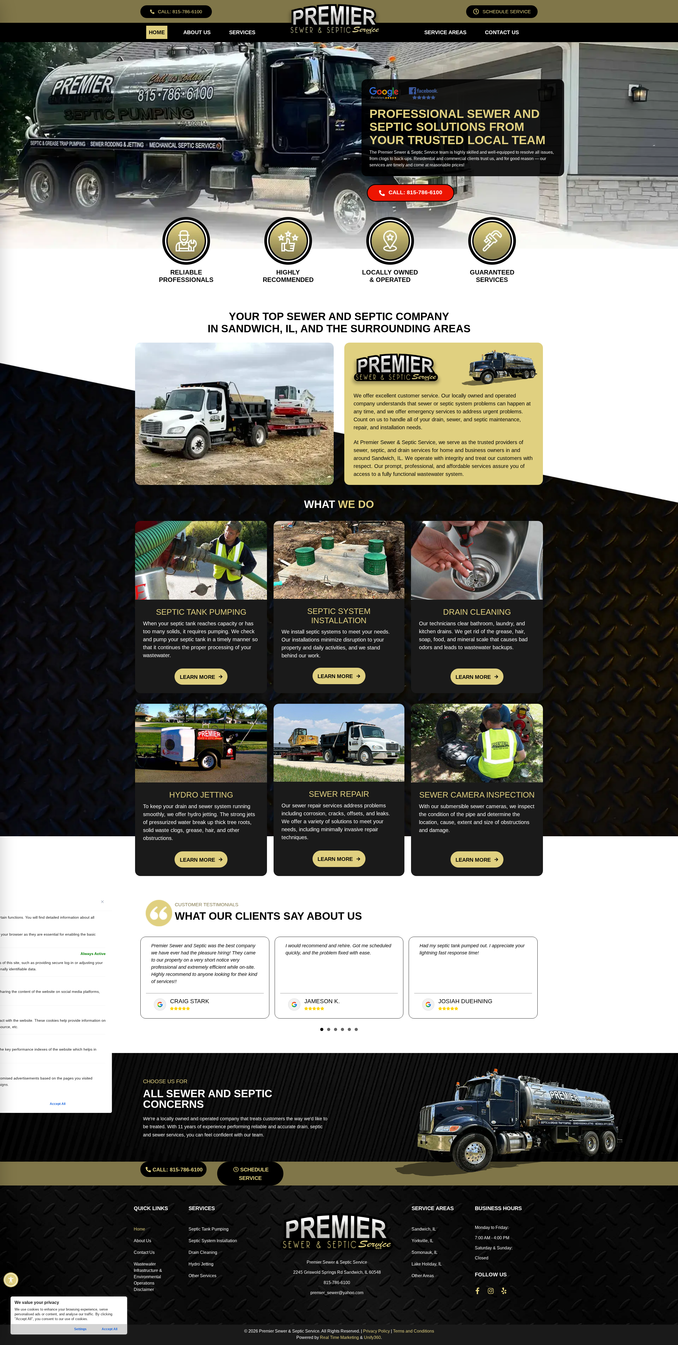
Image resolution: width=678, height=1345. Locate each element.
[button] (176, 11)
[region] (69, 1315)
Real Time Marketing (339, 1337)
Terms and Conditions (413, 1331)
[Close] (102, 902)
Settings (80, 1329)
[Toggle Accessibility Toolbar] (11, 1280)
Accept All (109, 1329)
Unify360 (372, 1337)
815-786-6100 (337, 1282)
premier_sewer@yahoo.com (336, 1292)
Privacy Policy (376, 1331)
